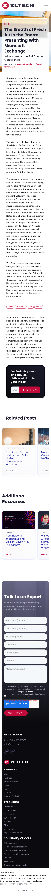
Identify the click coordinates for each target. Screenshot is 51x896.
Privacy (7, 858)
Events (10, 307)
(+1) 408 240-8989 (15, 739)
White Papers (10, 818)
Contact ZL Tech (11, 796)
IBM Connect (20, 307)
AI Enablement (11, 843)
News (6, 785)
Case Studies (10, 810)
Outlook (39, 307)
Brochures (8, 807)
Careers (7, 793)
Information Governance (15, 850)
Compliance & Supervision (16, 865)
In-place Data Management (17, 847)
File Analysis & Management (17, 854)
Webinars (8, 821)
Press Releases (11, 781)
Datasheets (9, 814)
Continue (26, 891)
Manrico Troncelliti (24, 64)
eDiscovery (9, 861)
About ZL (8, 774)
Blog (6, 24)
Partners (8, 778)
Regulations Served (13, 832)
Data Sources (10, 829)
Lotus (30, 307)
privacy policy (27, 692)
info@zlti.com (12, 744)
